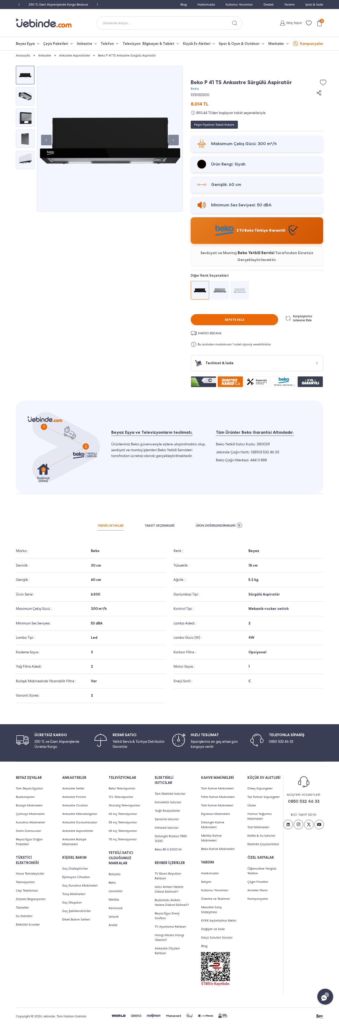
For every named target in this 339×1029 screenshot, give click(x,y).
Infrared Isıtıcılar (167, 828)
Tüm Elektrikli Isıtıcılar (170, 794)
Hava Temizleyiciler (30, 873)
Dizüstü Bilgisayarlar (31, 899)
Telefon (107, 43)
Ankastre (84, 43)
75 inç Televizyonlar (123, 839)
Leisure (114, 916)
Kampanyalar (311, 43)
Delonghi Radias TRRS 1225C (171, 838)
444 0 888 (258, 460)
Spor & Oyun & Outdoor (239, 43)
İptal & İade (314, 4)
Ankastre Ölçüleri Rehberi (167, 950)
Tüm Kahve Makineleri (217, 788)
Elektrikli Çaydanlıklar (263, 844)
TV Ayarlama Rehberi (170, 926)
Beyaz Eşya (25, 43)
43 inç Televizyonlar (123, 814)
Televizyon (132, 43)
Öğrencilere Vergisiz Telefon (261, 870)
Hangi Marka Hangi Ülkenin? (169, 937)
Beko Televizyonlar (122, 788)
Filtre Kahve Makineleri (218, 797)
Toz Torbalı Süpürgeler (263, 797)
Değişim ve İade (213, 929)
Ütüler (251, 805)
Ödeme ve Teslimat (215, 899)
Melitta (114, 899)
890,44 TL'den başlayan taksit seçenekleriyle (230, 113)
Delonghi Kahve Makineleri (212, 824)
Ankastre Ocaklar (75, 805)
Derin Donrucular (28, 831)
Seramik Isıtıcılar (167, 819)
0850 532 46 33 (303, 801)
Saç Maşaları (72, 902)
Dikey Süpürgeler (260, 788)
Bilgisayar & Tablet (158, 43)
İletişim (206, 882)
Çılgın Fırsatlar (257, 882)
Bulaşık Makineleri (29, 805)
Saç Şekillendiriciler (76, 911)
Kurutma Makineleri (30, 822)
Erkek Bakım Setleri (76, 919)
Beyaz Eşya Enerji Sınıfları (167, 915)
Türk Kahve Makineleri (217, 805)
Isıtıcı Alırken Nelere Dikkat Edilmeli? (169, 889)
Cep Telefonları (27, 890)
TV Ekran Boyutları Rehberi (168, 875)
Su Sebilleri (24, 916)
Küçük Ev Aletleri (196, 43)
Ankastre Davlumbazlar (79, 822)
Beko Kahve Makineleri (218, 849)
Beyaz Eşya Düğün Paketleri (29, 841)
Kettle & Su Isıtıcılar (261, 835)
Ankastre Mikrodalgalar (79, 814)
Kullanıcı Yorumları (239, 4)
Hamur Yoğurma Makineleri (259, 816)
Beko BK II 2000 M (168, 849)
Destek (269, 4)
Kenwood (116, 908)
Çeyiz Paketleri (55, 43)
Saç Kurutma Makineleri (80, 885)
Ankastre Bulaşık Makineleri (74, 841)
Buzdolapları (25, 797)
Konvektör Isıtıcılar (168, 802)
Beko (195, 88)
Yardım (289, 4)
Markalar (276, 43)
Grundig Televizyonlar (124, 805)
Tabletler (22, 907)
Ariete (113, 925)
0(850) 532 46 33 (265, 452)
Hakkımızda (206, 4)
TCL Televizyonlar (121, 797)
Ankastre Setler (73, 788)
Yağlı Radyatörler (167, 811)
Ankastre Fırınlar (74, 797)
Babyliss (115, 874)
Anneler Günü (257, 890)
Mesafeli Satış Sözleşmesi (211, 909)
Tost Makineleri (258, 827)
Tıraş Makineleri (73, 894)
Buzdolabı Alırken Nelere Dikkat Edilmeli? (172, 902)
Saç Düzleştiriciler (75, 868)
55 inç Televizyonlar (123, 822)
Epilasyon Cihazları (76, 877)
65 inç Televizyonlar (123, 831)
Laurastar (116, 891)
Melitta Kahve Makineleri (211, 838)
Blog (183, 4)
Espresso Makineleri (215, 814)
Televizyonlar (25, 882)
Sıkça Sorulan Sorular (217, 937)
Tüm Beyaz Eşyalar (29, 788)
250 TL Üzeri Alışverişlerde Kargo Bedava (58, 4)
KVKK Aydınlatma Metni (218, 920)
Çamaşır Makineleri (30, 814)
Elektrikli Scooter (28, 924)
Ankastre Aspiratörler (77, 831)
